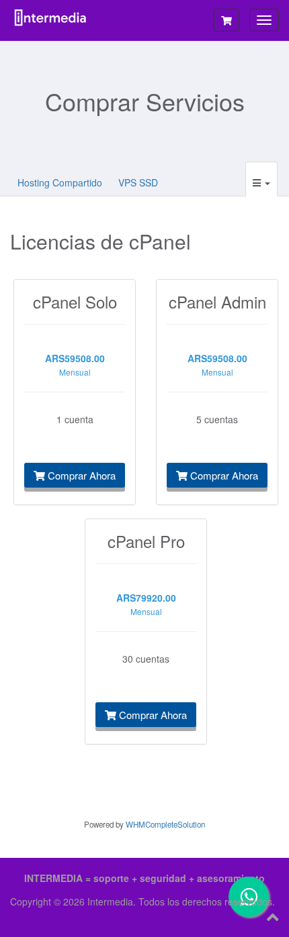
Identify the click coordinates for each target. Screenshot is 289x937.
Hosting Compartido (59, 182)
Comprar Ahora (80, 475)
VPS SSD (138, 182)
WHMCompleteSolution (165, 824)
